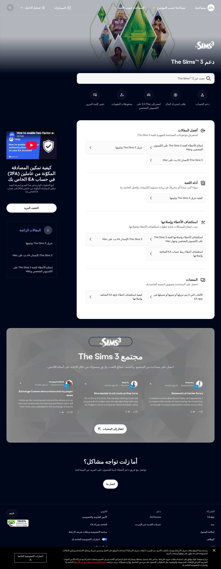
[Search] (10, 7)
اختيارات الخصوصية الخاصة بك (86, 539)
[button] (110, 429)
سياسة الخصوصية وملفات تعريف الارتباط (90, 562)
